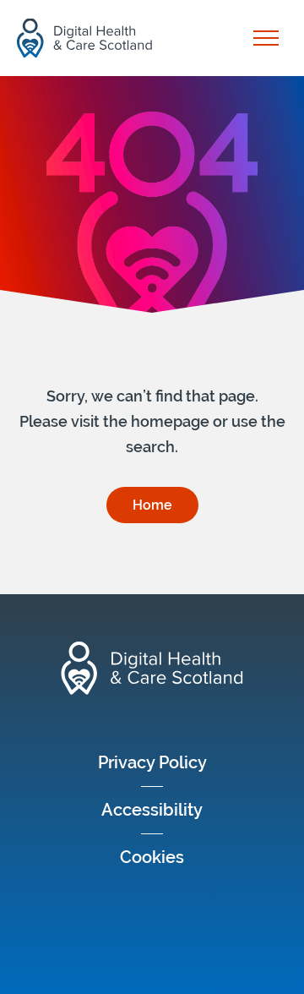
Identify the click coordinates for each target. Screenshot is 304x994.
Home (152, 505)
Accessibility (152, 810)
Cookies (152, 857)
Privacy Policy (152, 762)
